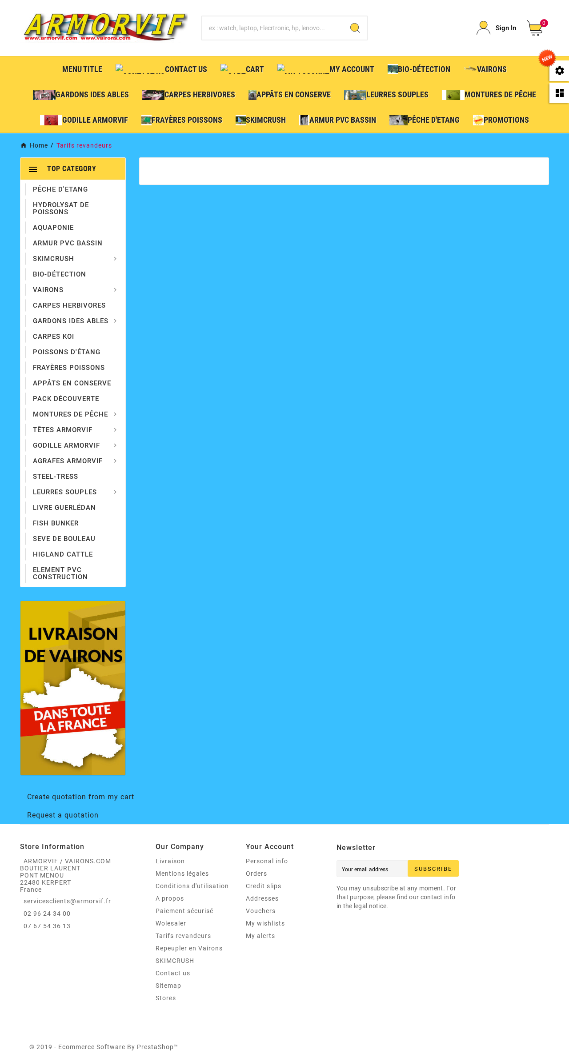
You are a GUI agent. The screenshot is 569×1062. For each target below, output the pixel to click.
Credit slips (263, 886)
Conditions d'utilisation (192, 886)
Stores (166, 998)
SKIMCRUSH (175, 960)
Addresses (262, 898)
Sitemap (168, 985)
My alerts (260, 935)
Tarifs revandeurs (183, 935)
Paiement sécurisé (184, 910)
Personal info (267, 861)
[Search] (355, 28)
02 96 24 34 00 (47, 913)
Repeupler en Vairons (189, 948)
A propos (170, 898)
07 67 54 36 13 (47, 926)
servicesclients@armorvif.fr (67, 901)
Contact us (173, 973)
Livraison (170, 861)
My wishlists (265, 923)
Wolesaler (171, 923)
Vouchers (261, 910)
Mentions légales (182, 873)
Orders (256, 873)
